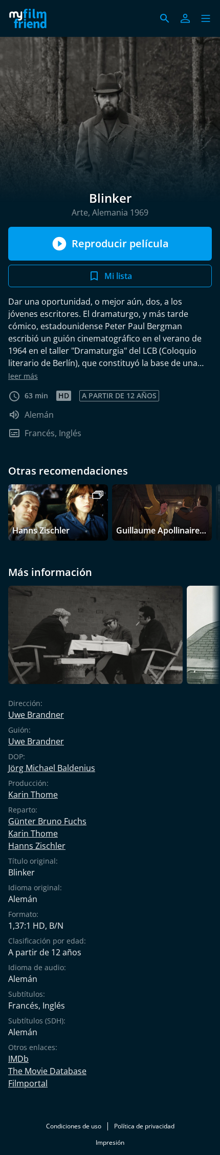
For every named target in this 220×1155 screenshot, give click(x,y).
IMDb (18, 1058)
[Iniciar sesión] (185, 18)
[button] (205, 18)
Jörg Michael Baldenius (51, 768)
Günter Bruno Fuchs (47, 821)
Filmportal (28, 1083)
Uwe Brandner (36, 714)
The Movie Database (47, 1071)
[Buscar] (165, 18)
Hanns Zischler (36, 845)
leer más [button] (23, 376)
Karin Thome (33, 794)
